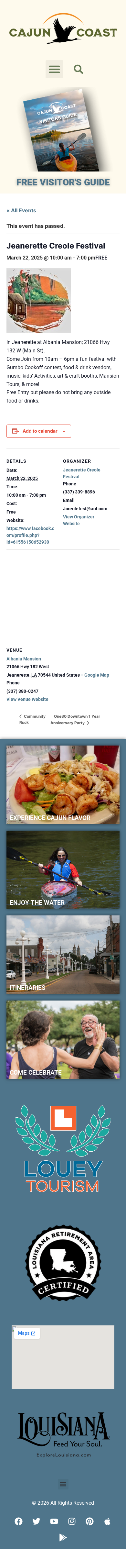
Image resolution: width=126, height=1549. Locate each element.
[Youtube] (54, 1521)
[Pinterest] (90, 1521)
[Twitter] (36, 1521)
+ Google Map (95, 675)
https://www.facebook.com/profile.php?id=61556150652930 (30, 535)
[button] (55, 69)
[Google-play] (63, 1538)
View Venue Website (27, 699)
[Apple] (108, 1521)
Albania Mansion (23, 658)
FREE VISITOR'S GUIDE (63, 182)
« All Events (21, 210)
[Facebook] (19, 1521)
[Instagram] (72, 1521)
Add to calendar (40, 431)
